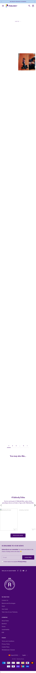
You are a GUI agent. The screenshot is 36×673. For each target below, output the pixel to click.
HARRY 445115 (22, 355)
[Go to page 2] (27, 446)
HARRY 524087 (5, 354)
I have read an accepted (15, 561)
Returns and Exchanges (8, 603)
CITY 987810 (5, 77)
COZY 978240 (22, 216)
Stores (3, 626)
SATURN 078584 (23, 272)
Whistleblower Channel (8, 650)
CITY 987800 (22, 49)
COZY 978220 (5, 216)
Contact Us (5, 600)
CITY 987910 (5, 160)
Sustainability (5, 629)
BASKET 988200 (6, 105)
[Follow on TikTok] (26, 571)
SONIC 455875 (22, 410)
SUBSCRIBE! (28, 557)
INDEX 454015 (5, 410)
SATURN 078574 (23, 438)
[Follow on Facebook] (18, 571)
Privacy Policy (22, 561)
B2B (3, 632)
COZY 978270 (5, 244)
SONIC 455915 (5, 437)
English (24, 655)
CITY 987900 (5, 133)
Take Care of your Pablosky (10, 612)
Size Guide (5, 609)
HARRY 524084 (23, 327)
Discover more (18, 535)
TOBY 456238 (5, 327)
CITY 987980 (22, 160)
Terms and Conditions (8, 641)
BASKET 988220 (6, 188)
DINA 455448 (5, 272)
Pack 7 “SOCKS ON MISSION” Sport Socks (11, 489)
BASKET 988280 (23, 105)
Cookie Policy (5, 647)
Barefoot (4, 623)
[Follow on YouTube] (23, 571)
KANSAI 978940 (6, 49)
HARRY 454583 (23, 300)
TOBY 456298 (5, 382)
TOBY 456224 (22, 382)
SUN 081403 (22, 244)
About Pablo (5, 620)
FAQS (3, 606)
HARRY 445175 (5, 300)
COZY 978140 (22, 188)
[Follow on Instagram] (20, 571)
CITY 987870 (22, 133)
